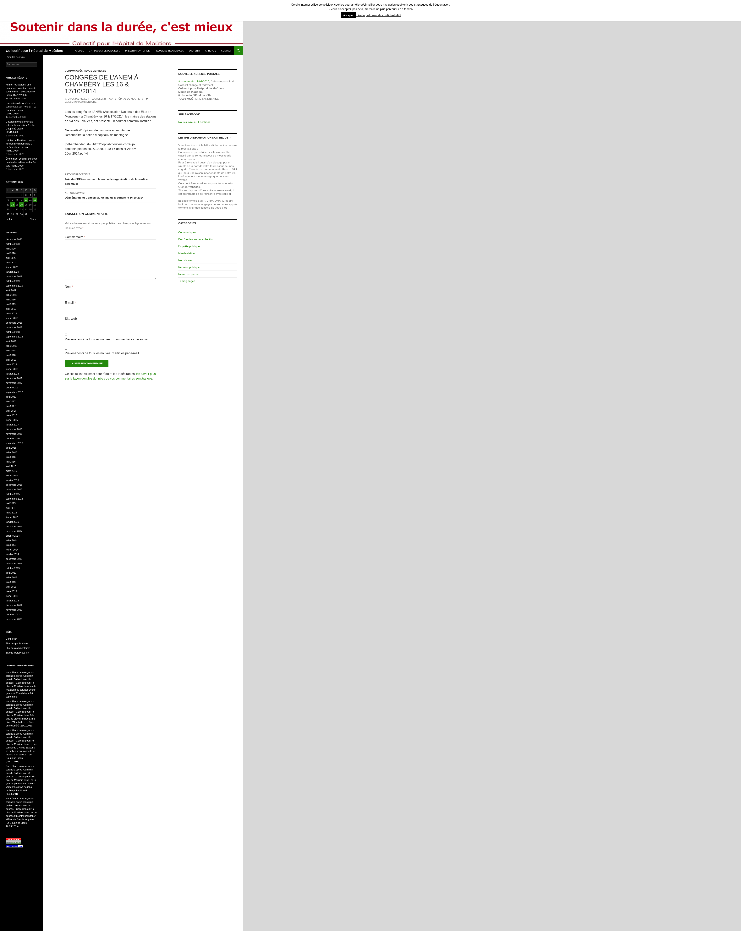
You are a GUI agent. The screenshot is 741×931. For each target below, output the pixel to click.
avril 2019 (11, 309)
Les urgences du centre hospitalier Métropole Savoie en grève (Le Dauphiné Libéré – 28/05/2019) (21, 819)
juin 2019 (11, 299)
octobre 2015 (13, 494)
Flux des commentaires (18, 648)
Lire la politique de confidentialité (378, 15)
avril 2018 (11, 360)
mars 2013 (11, 591)
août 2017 (11, 397)
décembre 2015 (14, 485)
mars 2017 (11, 415)
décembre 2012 (14, 605)
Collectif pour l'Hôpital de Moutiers (118, 98)
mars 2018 (11, 364)
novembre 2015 (14, 489)
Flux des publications (17, 643)
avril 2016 (11, 466)
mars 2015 (11, 512)
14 (12, 204)
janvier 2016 (12, 480)
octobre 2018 (13, 332)
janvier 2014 (12, 554)
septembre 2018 (14, 336)
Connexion (11, 639)
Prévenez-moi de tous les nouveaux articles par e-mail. (102, 353)
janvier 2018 (12, 373)
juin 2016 (11, 457)
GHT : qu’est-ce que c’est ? (104, 51)
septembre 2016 (14, 443)
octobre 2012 (13, 614)
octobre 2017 (13, 387)
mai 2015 (11, 503)
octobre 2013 (13, 568)
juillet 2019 (11, 295)
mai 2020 (11, 253)
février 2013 (12, 596)
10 (26, 200)
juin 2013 (11, 582)
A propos (210, 51)
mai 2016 (11, 461)
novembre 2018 (14, 327)
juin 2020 (11, 248)
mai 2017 (11, 406)
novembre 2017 (14, 383)
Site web (71, 318)
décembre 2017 (14, 378)
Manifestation (186, 253)
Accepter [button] (348, 15)
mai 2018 (11, 355)
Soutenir (194, 51)
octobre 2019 (13, 281)
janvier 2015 (12, 522)
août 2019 (11, 290)
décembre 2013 (14, 559)
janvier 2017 (12, 424)
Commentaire (75, 237)
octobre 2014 (13, 535)
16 (21, 204)
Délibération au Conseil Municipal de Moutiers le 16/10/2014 (104, 195)
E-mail (70, 302)
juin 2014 (11, 545)
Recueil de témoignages (169, 51)
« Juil (9, 219)
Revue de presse (95, 70)
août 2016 (11, 447)
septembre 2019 (14, 285)
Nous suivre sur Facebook (194, 121)
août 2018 (11, 341)
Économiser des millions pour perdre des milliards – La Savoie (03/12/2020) (21, 162)
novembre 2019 (14, 276)
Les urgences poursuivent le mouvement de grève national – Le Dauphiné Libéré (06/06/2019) (21, 787)
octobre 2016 (13, 438)
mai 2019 (11, 304)
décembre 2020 (14, 239)
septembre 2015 (14, 498)
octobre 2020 (13, 244)
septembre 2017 (14, 392)
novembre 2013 (14, 563)
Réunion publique (189, 267)
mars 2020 (11, 262)
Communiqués (74, 70)
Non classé (185, 260)
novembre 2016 (14, 434)
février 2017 (12, 420)
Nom (69, 286)
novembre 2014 (14, 531)
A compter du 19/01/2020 (193, 81)
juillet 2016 (11, 452)
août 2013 (11, 573)
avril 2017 (11, 410)
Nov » (33, 219)
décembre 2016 (14, 429)
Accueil (79, 51)
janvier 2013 (12, 600)
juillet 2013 (11, 577)
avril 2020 (11, 258)
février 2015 (12, 517)
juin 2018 (11, 350)
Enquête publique (189, 246)
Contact (226, 51)
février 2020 (12, 267)
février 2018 (12, 369)
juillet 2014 (11, 540)
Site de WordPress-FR (17, 652)
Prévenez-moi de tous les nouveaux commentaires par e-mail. (107, 339)
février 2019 (12, 318)
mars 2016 (11, 471)
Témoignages (186, 280)
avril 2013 (11, 586)
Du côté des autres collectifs (195, 239)
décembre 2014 (14, 526)
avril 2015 (11, 508)
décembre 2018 (14, 322)
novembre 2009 (14, 619)
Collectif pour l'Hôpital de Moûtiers (34, 51)
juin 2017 (11, 401)
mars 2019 (11, 313)
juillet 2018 (11, 346)
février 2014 (12, 549)
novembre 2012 (14, 610)
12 (34, 200)
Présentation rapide (137, 51)
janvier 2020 (12, 272)
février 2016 (12, 475)
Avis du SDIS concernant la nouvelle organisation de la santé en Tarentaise (107, 179)
